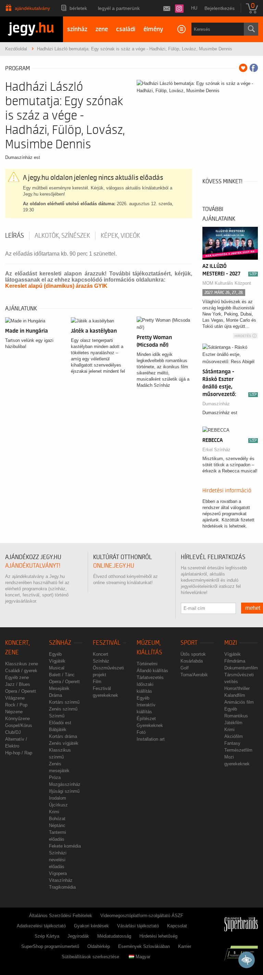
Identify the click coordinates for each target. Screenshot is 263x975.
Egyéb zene (17, 677)
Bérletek (78, 8)
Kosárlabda (191, 661)
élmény (153, 29)
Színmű (56, 715)
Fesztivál (107, 642)
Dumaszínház (216, 403)
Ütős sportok (193, 654)
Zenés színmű (63, 709)
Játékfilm (233, 722)
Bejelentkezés (219, 8)
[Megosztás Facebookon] (254, 68)
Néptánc (57, 825)
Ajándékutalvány (32, 8)
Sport (189, 642)
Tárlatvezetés (150, 677)
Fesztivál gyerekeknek (105, 692)
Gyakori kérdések (91, 925)
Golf (184, 667)
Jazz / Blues (17, 684)
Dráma (55, 695)
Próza (55, 777)
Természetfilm (238, 750)
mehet (253, 608)
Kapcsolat (177, 925)
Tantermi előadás (57, 836)
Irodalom (57, 798)
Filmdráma (234, 661)
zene (102, 29)
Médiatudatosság (114, 936)
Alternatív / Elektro (16, 743)
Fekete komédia (65, 846)
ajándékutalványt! (32, 565)
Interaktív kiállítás (146, 708)
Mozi (230, 642)
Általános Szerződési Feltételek (60, 915)
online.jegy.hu (113, 565)
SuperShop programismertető (50, 946)
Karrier (184, 946)
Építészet (146, 718)
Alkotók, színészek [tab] (62, 235)
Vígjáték (57, 661)
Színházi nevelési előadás (57, 859)
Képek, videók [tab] (120, 235)
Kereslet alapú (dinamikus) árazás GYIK (56, 286)
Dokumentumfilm (241, 667)
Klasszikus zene (21, 663)
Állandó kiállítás (152, 670)
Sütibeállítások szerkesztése (90, 956)
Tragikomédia (62, 887)
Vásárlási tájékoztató (138, 925)
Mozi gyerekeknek (237, 760)
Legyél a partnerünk (119, 8)
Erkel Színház (216, 449)
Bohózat (57, 818)
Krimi (54, 811)
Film (97, 681)
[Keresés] (251, 29)
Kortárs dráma (63, 736)
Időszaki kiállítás (145, 688)
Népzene (14, 711)
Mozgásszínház (64, 784)
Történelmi (147, 663)
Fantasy (232, 743)
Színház (60, 642)
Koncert (100, 654)
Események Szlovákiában (144, 946)
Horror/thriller (237, 688)
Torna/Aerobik (194, 674)
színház (77, 29)
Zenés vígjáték (63, 743)
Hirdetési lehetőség (158, 936)
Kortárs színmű (64, 702)
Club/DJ (13, 732)
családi (125, 29)
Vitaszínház (61, 880)
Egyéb (55, 654)
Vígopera (58, 873)
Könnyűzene (17, 718)
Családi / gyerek (21, 670)
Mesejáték (59, 688)
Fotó (141, 732)
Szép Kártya (47, 936)
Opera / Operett (20, 691)
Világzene (15, 698)
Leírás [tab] (14, 235)
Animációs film (239, 702)
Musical (56, 667)
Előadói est (60, 722)
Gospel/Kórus (18, 725)
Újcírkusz (58, 804)
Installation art (151, 739)
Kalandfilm (234, 695)
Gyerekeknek (150, 725)
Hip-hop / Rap (18, 752)
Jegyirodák (78, 936)
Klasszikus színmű (60, 754)
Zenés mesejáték (59, 767)
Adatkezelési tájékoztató (41, 925)
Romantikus (236, 715)
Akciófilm (233, 736)
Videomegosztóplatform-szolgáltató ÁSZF (141, 915)
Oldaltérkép (98, 946)
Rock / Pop (16, 704)
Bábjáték (57, 729)
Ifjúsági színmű (64, 791)
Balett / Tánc (62, 674)
